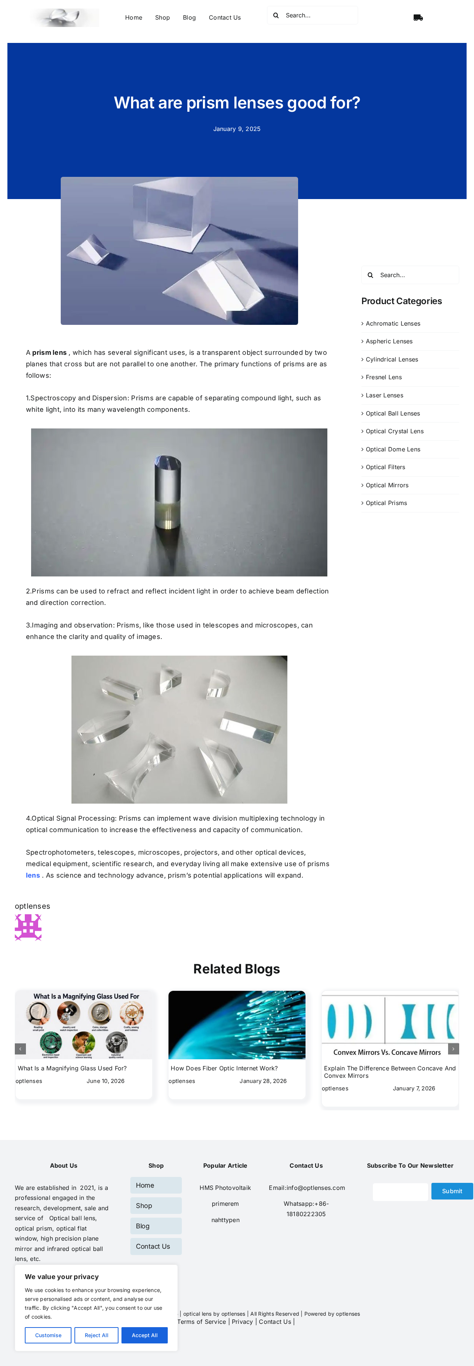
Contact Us (275, 1321)
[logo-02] (64, 11)
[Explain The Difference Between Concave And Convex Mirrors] (390, 994)
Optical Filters (385, 467)
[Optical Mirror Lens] (179, 657)
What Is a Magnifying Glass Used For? (72, 1068)
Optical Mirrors (387, 485)
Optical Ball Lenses (393, 413)
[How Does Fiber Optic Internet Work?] (236, 994)
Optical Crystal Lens (395, 431)
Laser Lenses (384, 395)
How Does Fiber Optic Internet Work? (224, 1068)
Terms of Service (201, 1321)
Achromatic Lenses (393, 323)
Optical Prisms (386, 503)
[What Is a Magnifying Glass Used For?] (84, 994)
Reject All (97, 1335)
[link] (225, 1203)
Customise (48, 1335)
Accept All (145, 1335)
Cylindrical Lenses (392, 359)
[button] (20, 1048)
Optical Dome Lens (393, 449)
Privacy (242, 1321)
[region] (96, 1308)
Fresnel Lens (384, 377)
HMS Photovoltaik (225, 1187)
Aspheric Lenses (389, 341)
